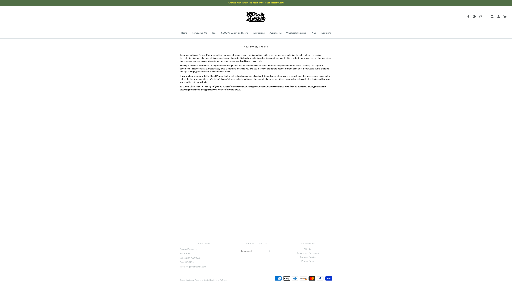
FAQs (313, 33)
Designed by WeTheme (218, 280)
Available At (275, 33)
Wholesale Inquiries (296, 33)
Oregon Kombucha (187, 280)
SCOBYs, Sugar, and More (234, 33)
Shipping (308, 249)
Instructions (259, 33)
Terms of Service (308, 257)
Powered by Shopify (202, 280)
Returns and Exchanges (308, 253)
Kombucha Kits (199, 33)
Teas (214, 33)
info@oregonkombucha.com (193, 266)
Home (184, 33)
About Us (326, 33)
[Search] (490, 16)
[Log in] (497, 16)
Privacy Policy (308, 261)
